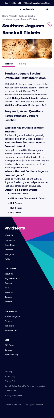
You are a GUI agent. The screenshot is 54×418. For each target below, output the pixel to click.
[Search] (47, 9)
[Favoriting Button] (49, 24)
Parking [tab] (22, 63)
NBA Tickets (16, 208)
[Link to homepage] (27, 9)
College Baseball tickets (25, 98)
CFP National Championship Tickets (28, 198)
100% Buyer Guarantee (31, 3)
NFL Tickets (15, 212)
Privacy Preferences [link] (13, 395)
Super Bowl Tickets (19, 193)
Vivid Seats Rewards (16, 105)
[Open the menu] (4, 9)
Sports (13, 16)
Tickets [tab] (9, 63)
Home (5, 16)
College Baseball (27, 16)
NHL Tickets (16, 203)
